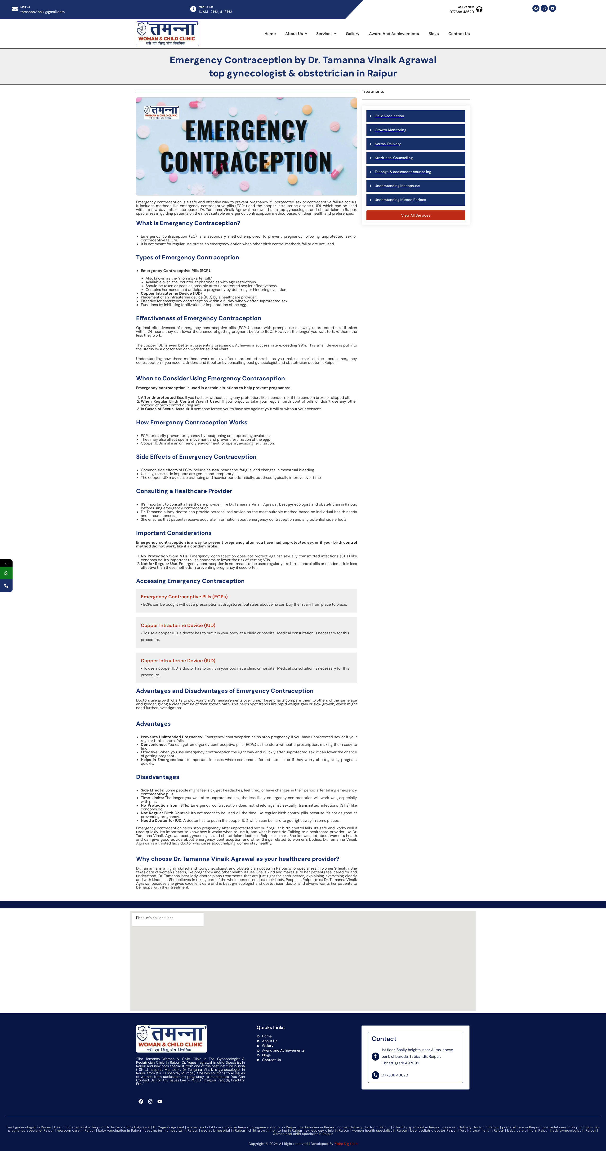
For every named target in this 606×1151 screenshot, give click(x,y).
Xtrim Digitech (345, 1144)
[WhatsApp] (6, 573)
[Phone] (6, 585)
